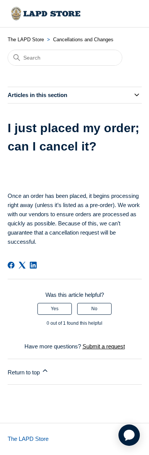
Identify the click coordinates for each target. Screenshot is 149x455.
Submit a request (104, 346)
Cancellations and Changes (83, 39)
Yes (54, 308)
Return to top (24, 372)
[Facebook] (11, 265)
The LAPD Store (26, 39)
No (94, 308)
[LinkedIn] (33, 265)
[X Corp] (22, 265)
